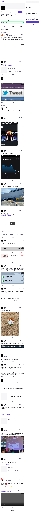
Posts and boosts (4, 29)
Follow (20, 11)
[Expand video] (21, 504)
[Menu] (23, 12)
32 (1, 15)
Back (3, 1)
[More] (23, 58)
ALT (22, 347)
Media (13, 26)
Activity (4, 26)
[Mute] (4, 504)
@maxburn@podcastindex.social (6, 12)
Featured (20, 26)
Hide (22, 44)
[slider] (13, 503)
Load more (12, 510)
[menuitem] (12, 499)
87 (6, 15)
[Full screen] (23, 504)
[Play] (2, 504)
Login (33, 24)
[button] (12, 499)
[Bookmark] (18, 58)
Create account (32, 21)
